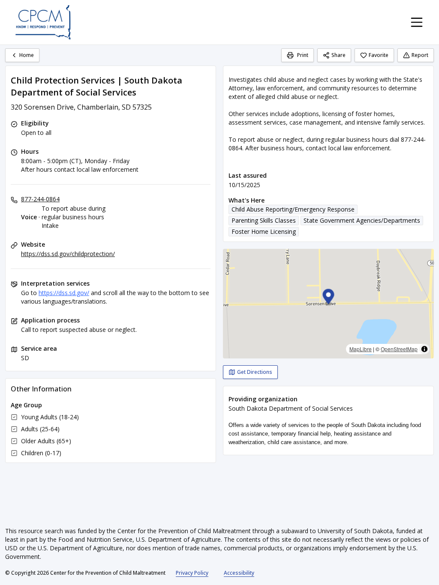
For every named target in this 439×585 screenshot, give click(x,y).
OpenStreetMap (399, 348)
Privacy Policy (192, 572)
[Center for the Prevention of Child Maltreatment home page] (43, 22)
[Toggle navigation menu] (417, 22)
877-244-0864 (40, 199)
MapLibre (360, 348)
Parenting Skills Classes (264, 220)
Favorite (378, 55)
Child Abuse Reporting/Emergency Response (293, 209)
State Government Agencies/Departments (362, 220)
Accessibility (239, 572)
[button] (328, 298)
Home (26, 55)
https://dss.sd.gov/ (64, 293)
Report (420, 55)
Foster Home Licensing (264, 231)
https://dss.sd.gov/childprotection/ (68, 254)
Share (338, 55)
